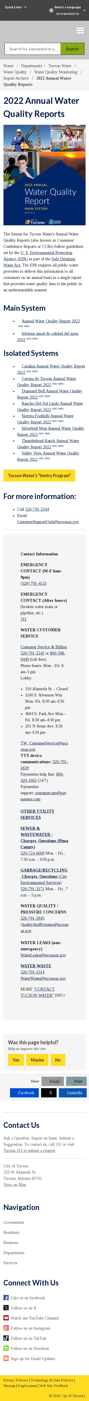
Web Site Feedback (53, 1386)
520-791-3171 (32, 889)
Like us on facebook (28, 1298)
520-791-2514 (32, 972)
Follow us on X (24, 1308)
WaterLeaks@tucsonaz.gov (43, 955)
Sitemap (9, 1386)
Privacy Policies (15, 1380)
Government (13, 1222)
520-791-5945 (32, 918)
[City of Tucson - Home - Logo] (28, 30)
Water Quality (15, 72)
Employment (27, 1386)
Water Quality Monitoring (56, 72)
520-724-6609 (32, 853)
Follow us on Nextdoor (30, 1348)
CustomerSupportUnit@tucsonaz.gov (48, 521)
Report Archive (16, 78)
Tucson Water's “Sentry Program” (39, 475)
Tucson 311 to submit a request (29, 1150)
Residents (11, 1232)
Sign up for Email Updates (33, 1358)
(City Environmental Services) (44, 876)
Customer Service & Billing (44, 647)
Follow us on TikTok (28, 1338)
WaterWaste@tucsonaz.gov (43, 978)
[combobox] (67, 10)
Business (10, 1242)
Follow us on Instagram (30, 1328)
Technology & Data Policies (52, 1380)
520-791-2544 (37, 509)
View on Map (14, 1184)
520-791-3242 (32, 653)
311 (23, 619)
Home (8, 66)
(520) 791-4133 (34, 583)
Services (10, 1263)
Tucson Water (60, 66)
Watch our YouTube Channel (35, 1318)
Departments (31, 66)
